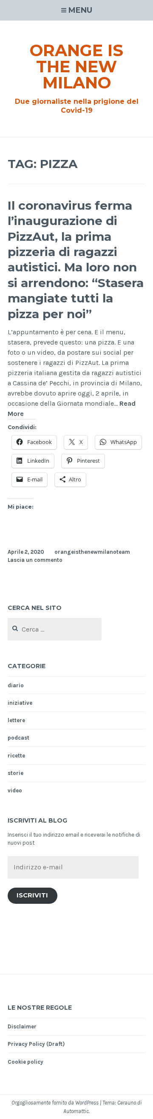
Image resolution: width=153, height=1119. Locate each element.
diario (16, 685)
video (15, 790)
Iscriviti (32, 895)
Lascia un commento (35, 560)
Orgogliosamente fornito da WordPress (55, 1102)
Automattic (76, 1111)
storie (15, 773)
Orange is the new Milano (76, 66)
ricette (16, 755)
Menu (80, 10)
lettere (16, 720)
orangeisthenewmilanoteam (92, 552)
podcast (18, 738)
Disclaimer (22, 1026)
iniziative (20, 703)
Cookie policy (25, 1062)
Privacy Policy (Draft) (36, 1044)
